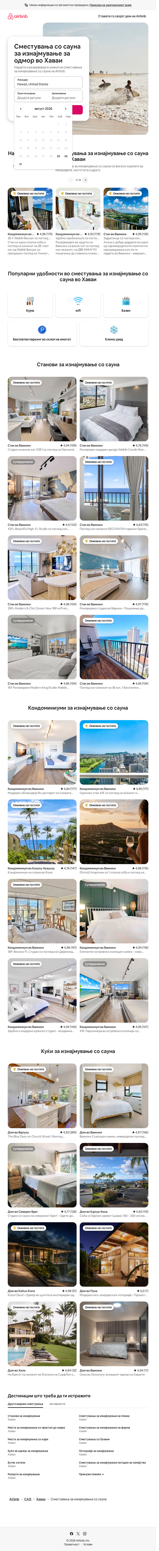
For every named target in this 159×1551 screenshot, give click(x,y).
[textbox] (31, 97)
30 (66, 156)
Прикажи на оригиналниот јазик (111, 5)
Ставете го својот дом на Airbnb (122, 16)
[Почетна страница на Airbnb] (18, 16)
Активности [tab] (57, 1404)
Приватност (72, 1544)
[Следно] (85, 180)
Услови (87, 1544)
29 (58, 156)
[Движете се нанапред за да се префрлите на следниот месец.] (65, 109)
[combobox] (48, 84)
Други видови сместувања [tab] (25, 1404)
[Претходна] (71, 180)
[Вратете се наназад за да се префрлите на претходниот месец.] (21, 109)
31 (20, 164)
